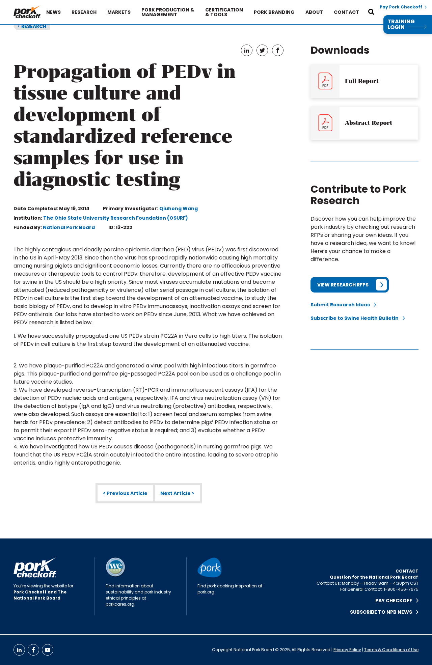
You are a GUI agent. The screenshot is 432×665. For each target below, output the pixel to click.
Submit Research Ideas (342, 304)
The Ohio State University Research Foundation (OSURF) (115, 218)
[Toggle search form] (371, 12)
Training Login (401, 24)
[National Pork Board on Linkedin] (19, 650)
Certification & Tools (224, 12)
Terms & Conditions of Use (391, 650)
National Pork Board (69, 227)
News (53, 12)
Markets (119, 12)
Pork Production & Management (167, 12)
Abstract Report (368, 123)
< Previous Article (125, 493)
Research (84, 12)
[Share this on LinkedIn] (246, 50)
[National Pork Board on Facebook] (33, 650)
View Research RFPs (343, 284)
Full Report (362, 81)
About (314, 12)
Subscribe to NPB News (383, 612)
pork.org (205, 592)
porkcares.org (120, 604)
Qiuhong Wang (178, 208)
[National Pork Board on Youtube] (47, 650)
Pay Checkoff (395, 600)
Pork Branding (274, 12)
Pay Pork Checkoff (401, 7)
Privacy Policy (347, 650)
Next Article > (177, 493)
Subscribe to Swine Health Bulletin (356, 318)
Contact (346, 12)
